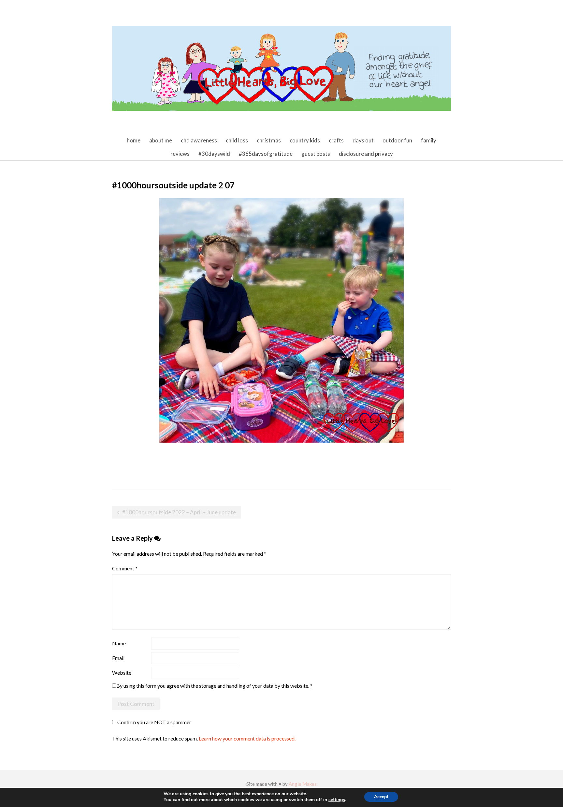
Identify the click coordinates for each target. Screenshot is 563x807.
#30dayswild (214, 153)
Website (121, 672)
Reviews (180, 153)
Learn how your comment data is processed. (247, 738)
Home (133, 140)
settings (336, 800)
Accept (381, 797)
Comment (124, 568)
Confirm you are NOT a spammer (153, 722)
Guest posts (315, 153)
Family (428, 140)
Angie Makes (303, 784)
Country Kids (305, 140)
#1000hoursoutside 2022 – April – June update (179, 512)
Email (118, 658)
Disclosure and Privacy (366, 153)
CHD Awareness (199, 140)
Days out (363, 140)
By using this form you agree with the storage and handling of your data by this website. (214, 685)
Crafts (336, 140)
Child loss (237, 140)
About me (160, 140)
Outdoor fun (397, 140)
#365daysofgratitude (266, 153)
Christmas (269, 140)
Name (119, 643)
